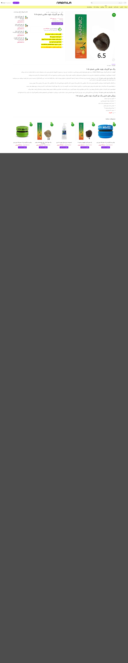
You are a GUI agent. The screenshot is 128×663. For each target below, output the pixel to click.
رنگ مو (47, 12)
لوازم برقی (110, 7)
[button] (16, 3)
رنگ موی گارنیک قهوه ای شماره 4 (85, 142)
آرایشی (121, 7)
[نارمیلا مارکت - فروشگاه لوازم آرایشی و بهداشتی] (64, 2)
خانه (62, 12)
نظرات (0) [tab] (109, 65)
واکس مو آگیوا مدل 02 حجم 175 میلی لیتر (106, 142)
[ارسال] (92, 3)
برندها (126, 7)
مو (106, 7)
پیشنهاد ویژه (89, 7)
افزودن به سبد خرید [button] (105, 147)
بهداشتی (102, 7)
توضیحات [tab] (113, 65)
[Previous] (115, 136)
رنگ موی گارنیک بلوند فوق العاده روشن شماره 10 (43, 143)
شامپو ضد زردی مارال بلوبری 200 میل (64, 142)
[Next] (13, 136)
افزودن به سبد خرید (57, 23)
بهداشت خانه (96, 7)
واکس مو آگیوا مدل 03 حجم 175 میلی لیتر (22, 142)
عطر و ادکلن (116, 7)
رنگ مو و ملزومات (54, 12)
